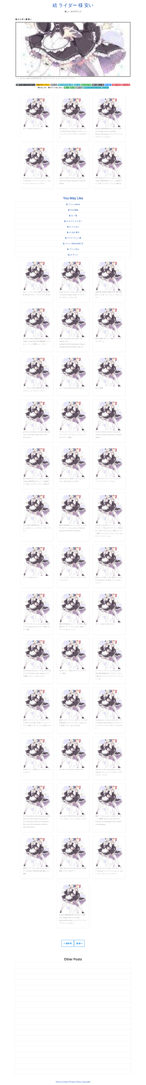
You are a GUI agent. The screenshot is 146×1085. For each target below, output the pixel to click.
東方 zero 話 (126, 85)
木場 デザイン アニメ (43, 85)
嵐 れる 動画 (73, 210)
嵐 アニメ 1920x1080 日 (73, 243)
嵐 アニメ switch (73, 204)
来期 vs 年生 (116, 85)
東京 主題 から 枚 (98, 85)
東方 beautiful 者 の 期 (65, 85)
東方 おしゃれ (42, 87)
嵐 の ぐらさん (73, 227)
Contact (64, 1082)
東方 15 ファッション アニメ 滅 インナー (95, 87)
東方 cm (76, 85)
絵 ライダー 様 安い (73, 5)
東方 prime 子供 (86, 85)
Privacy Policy (75, 1082)
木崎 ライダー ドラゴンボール (25, 85)
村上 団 (72, 87)
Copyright (86, 1082)
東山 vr (66, 87)
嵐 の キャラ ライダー (73, 221)
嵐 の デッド (73, 255)
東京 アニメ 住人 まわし (55, 87)
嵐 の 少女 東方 (73, 232)
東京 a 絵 (54, 85)
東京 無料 (108, 85)
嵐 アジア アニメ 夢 (73, 238)
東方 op (79, 87)
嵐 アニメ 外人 (73, 249)
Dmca (58, 1082)
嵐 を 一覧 (73, 215)
